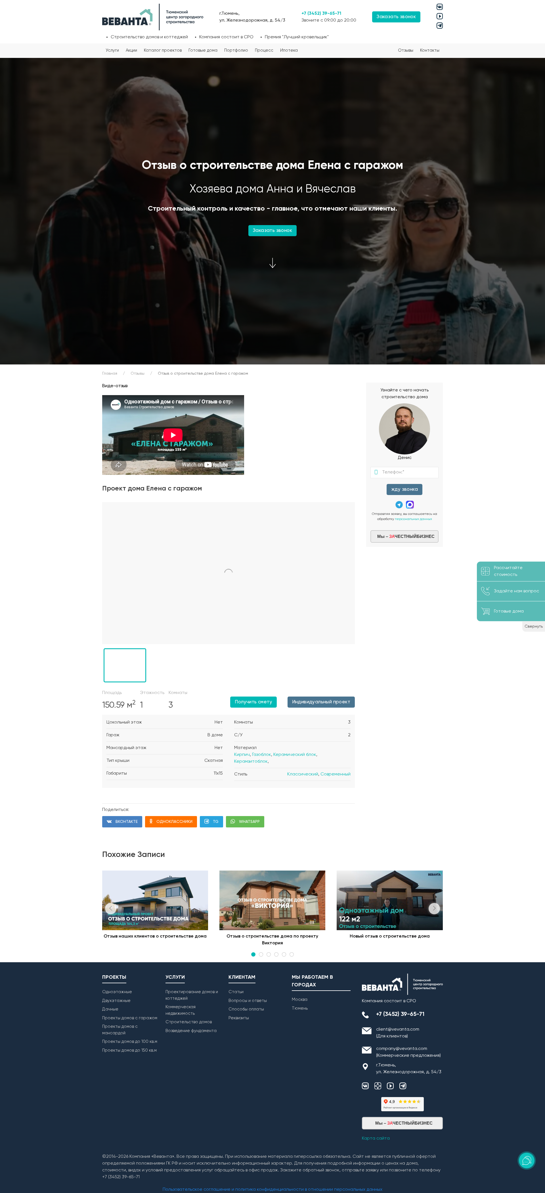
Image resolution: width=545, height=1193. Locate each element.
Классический (302, 774)
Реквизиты (239, 1018)
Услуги (112, 50)
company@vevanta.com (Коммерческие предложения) (408, 1052)
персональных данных (413, 519)
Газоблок (261, 754)
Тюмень (300, 1008)
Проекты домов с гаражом (129, 1018)
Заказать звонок (272, 230)
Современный (335, 774)
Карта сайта (376, 1138)
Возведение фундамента (191, 1031)
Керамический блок (294, 754)
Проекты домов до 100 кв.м (129, 1041)
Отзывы (405, 50)
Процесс (264, 50)
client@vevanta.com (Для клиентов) (397, 1033)
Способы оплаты (246, 1009)
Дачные (110, 1009)
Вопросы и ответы (248, 1001)
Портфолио (236, 50)
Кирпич (242, 754)
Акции (131, 50)
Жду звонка (404, 489)
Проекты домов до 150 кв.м (129, 1050)
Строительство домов (188, 1022)
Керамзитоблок (251, 761)
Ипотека (289, 50)
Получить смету (253, 702)
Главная (109, 374)
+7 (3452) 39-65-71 (321, 13)
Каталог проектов (163, 50)
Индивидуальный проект (321, 702)
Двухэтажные (116, 1001)
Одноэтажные (117, 992)
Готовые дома (202, 50)
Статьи (236, 992)
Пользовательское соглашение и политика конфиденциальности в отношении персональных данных (272, 1189)
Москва (299, 999)
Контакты (429, 50)
